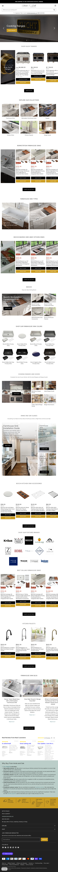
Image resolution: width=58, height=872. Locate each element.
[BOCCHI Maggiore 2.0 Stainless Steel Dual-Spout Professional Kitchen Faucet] (23, 634)
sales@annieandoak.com (7, 816)
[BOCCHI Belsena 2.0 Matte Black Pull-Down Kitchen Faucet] (8, 634)
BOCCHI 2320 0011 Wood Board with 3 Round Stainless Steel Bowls (22, 509)
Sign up (44, 839)
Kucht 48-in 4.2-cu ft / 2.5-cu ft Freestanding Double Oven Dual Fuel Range (38, 72)
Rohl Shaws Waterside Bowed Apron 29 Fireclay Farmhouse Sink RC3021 (40, 753)
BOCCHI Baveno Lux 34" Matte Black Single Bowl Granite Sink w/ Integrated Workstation (37, 263)
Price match (46, 863)
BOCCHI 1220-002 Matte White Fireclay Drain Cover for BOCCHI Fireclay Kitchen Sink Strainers (8, 509)
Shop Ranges (11, 30)
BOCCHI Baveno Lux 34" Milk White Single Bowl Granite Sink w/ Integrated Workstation (22, 263)
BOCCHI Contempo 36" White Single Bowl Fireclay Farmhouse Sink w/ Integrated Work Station (38, 171)
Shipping (22, 864)
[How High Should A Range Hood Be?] (32, 688)
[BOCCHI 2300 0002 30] (38, 494)
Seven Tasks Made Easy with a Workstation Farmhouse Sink (12, 700)
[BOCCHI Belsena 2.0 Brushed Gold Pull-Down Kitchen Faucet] (38, 634)
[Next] (54, 28)
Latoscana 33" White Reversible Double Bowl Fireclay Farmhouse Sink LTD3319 (22, 753)
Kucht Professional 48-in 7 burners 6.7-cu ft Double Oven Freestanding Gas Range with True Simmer (22, 72)
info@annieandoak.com (32, 13)
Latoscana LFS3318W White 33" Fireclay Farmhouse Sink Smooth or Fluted (4, 753)
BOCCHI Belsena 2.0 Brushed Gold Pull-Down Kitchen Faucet (37, 649)
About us (4, 863)
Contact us (31, 863)
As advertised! (6, 743)
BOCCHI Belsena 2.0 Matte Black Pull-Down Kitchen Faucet (8, 649)
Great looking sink (25, 743)
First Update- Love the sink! (46, 743)
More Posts (28, 728)
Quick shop (23, 82)
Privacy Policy (5, 864)
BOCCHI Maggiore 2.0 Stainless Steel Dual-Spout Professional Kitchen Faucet (23, 650)
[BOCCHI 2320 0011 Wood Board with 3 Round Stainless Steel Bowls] (23, 494)
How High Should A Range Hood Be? (32, 700)
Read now (11, 721)
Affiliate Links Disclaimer (21, 863)
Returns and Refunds (14, 864)
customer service (39, 787)
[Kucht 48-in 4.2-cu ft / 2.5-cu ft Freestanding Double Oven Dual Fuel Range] (38, 57)
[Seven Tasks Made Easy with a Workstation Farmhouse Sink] (12, 688)
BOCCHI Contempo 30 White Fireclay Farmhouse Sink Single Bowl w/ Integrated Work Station (22, 171)
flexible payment (12, 793)
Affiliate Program (11, 863)
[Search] (54, 9)
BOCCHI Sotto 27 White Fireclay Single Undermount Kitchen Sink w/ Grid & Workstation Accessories (23, 596)
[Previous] (3, 28)
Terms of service (29, 864)
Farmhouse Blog (38, 863)
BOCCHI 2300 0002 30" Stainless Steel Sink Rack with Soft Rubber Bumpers (38, 509)
